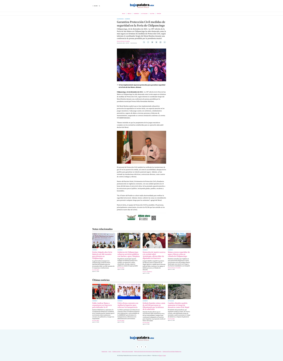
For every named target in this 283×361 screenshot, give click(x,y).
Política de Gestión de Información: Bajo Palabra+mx (147, 351)
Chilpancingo (120, 18)
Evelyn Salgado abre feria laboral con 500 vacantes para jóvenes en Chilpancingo (102, 255)
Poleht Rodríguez (147, 271)
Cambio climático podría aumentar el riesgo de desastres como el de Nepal (178, 305)
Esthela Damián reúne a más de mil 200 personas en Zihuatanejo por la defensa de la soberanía (154, 306)
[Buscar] (99, 5)
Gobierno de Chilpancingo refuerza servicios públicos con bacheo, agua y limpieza (128, 254)
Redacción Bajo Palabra (123, 41)
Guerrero (136, 13)
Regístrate (104, 351)
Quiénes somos (116, 351)
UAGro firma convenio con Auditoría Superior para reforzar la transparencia (127, 305)
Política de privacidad (127, 351)
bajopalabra (95, 269)
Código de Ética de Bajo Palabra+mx (172, 351)
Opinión (159, 13)
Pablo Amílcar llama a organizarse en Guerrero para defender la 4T (102, 305)
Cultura (152, 13)
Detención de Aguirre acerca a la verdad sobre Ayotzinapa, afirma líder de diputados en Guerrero (154, 255)
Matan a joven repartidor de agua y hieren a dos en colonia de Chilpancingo (179, 254)
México (129, 13)
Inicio (123, 13)
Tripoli (164, 355)
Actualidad (144, 13)
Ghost (160, 355)
